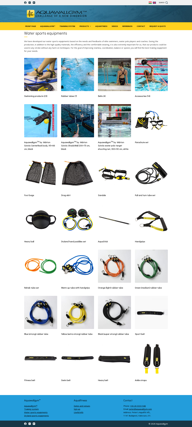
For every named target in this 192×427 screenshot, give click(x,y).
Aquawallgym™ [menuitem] (47, 26)
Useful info (78, 412)
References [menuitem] (127, 26)
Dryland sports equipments (36, 415)
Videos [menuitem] (115, 26)
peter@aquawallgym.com (140, 409)
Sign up (77, 409)
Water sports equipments (36, 412)
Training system (31, 409)
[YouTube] (34, 2)
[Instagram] (29, 2)
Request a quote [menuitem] (158, 26)
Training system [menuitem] (67, 26)
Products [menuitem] (84, 26)
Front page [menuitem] (30, 26)
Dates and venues (82, 406)
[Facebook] (25, 2)
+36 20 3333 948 (138, 406)
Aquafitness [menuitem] (101, 26)
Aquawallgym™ (30, 406)
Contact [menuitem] (141, 26)
